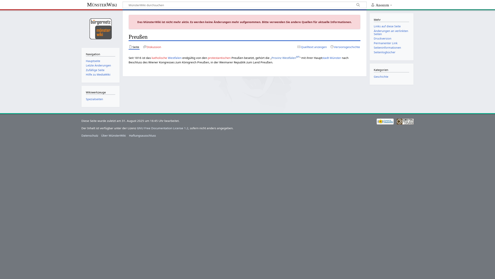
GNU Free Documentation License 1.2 (162, 128)
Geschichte (381, 76)
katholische (159, 58)
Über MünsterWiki (113, 135)
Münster (335, 58)
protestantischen (219, 58)
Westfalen (175, 58)
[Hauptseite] (100, 28)
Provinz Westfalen (285, 58)
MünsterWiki (102, 5)
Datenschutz (89, 135)
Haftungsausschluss (142, 135)
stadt (325, 58)
